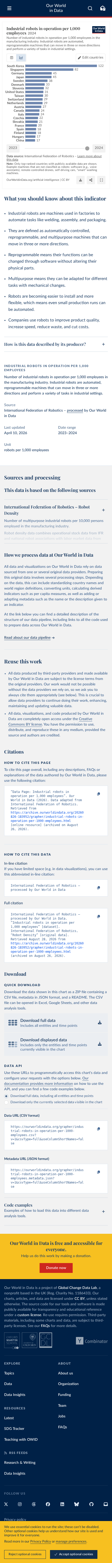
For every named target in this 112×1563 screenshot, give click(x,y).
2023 (13, 148)
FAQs (45, 1326)
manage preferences (71, 1541)
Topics (9, 1373)
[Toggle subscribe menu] (102, 8)
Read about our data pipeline (27, 638)
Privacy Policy (40, 1541)
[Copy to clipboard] (93, 794)
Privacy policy (15, 1520)
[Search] (90, 8)
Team (62, 1406)
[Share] (91, 180)
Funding (64, 1395)
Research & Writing (19, 1463)
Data (8, 1384)
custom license (29, 1315)
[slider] (87, 148)
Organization (68, 1384)
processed (75, 410)
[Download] (80, 180)
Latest (9, 1418)
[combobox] (90, 8)
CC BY (65, 179)
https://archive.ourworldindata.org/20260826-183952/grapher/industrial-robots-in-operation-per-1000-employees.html (47, 817)
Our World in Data (56, 8)
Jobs (61, 1416)
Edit (92, 57)
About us (65, 1373)
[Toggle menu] (9, 8)
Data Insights (14, 1395)
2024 (99, 148)
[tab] (11, 57)
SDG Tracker (14, 1429)
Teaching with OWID (21, 1440)
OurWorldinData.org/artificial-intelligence (33, 179)
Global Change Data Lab (77, 1288)
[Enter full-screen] (101, 180)
